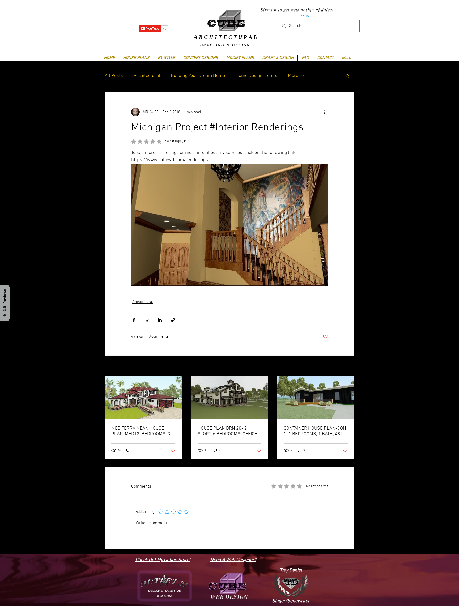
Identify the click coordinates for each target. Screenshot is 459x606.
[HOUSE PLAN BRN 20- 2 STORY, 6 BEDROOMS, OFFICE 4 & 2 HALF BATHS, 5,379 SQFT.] (229, 397)
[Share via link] (172, 320)
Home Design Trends (256, 76)
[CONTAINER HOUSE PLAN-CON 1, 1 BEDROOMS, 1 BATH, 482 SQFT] (315, 397)
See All (348, 366)
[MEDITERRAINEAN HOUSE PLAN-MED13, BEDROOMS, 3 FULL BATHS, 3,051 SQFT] (143, 397)
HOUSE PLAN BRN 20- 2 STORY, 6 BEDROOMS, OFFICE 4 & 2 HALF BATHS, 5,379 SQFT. (229, 431)
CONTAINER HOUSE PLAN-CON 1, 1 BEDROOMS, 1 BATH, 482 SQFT (315, 431)
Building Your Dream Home (198, 76)
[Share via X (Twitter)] (146, 320)
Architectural (147, 76)
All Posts (114, 76)
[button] (166, 58)
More (293, 76)
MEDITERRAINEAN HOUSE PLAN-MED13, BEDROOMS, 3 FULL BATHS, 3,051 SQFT (140, 431)
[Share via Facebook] (133, 320)
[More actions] (324, 112)
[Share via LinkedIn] (159, 320)
